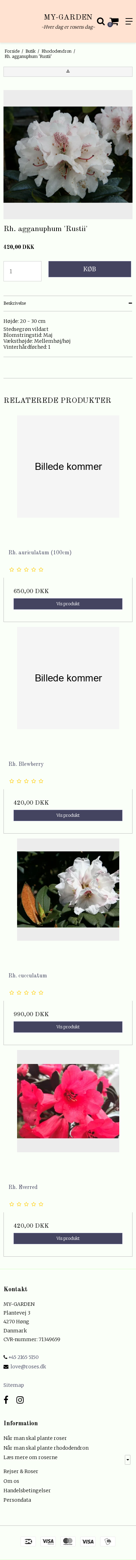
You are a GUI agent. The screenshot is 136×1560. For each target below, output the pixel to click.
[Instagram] (20, 1400)
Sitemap (13, 1385)
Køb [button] (89, 269)
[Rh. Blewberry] (68, 691)
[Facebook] (5, 1400)
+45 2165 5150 (23, 1357)
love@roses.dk (28, 1366)
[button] (68, 71)
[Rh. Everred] (68, 1114)
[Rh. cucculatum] (68, 903)
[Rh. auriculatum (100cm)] (68, 480)
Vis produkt (68, 603)
